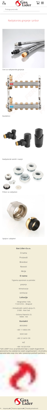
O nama (23, 253)
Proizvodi (23, 257)
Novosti (23, 266)
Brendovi (23, 262)
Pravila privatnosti (32, 408)
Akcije (23, 271)
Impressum (7, 408)
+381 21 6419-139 (23, 338)
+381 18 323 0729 (23, 347)
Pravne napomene (18, 408)
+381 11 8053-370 (23, 330)
